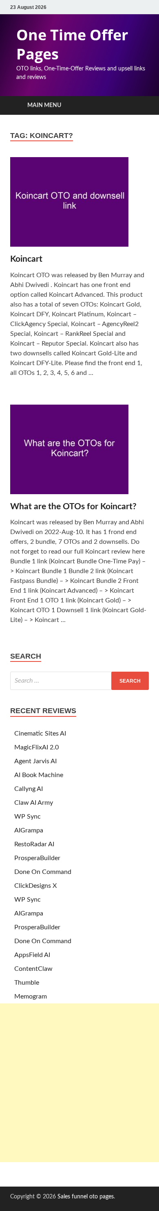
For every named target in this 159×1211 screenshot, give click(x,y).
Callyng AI (28, 789)
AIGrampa (28, 830)
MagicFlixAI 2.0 (36, 747)
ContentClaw (33, 969)
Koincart (26, 259)
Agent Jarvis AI (35, 761)
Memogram (30, 996)
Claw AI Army (33, 802)
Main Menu (44, 105)
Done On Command (42, 872)
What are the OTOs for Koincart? (73, 506)
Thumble (26, 982)
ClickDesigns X (35, 886)
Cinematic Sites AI (40, 733)
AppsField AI (32, 955)
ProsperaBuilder (37, 858)
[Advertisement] (79, 1082)
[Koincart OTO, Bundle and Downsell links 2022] (79, 205)
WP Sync (27, 816)
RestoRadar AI (34, 844)
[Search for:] (79, 681)
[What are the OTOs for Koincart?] (79, 453)
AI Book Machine (38, 775)
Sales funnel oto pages (85, 1197)
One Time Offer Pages (72, 44)
